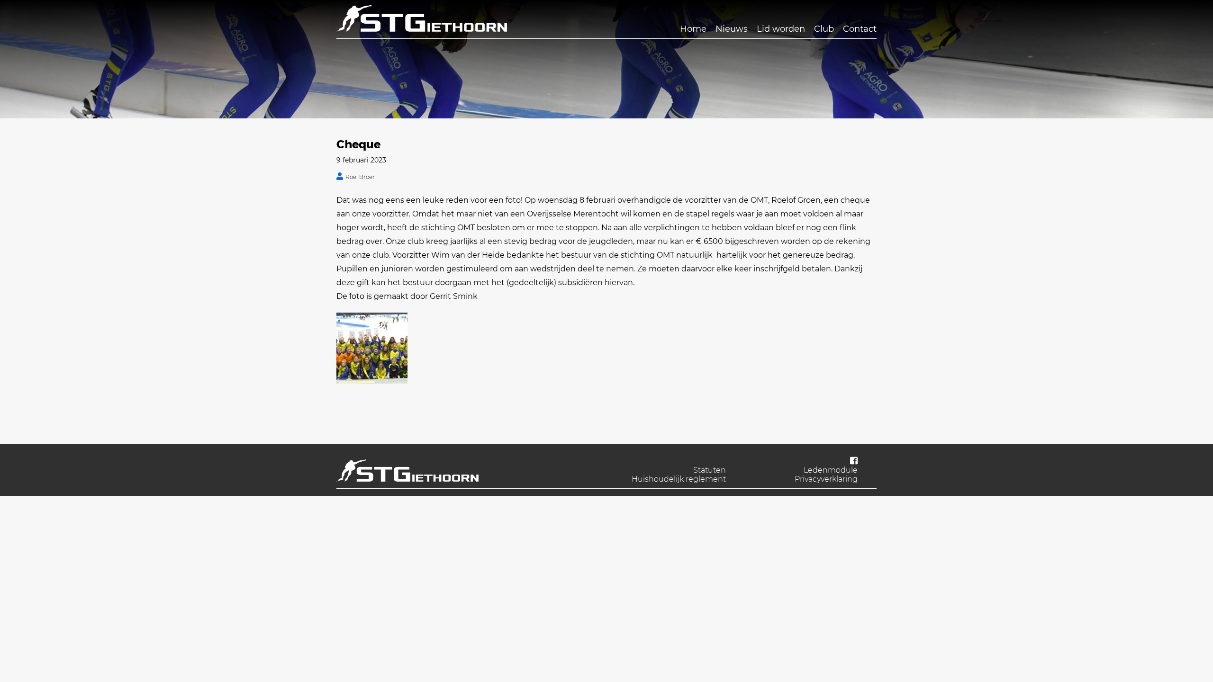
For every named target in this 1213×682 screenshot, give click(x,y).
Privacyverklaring (826, 479)
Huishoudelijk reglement (679, 479)
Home (693, 29)
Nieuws (731, 29)
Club (824, 29)
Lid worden (781, 29)
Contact (860, 29)
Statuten (709, 470)
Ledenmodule (831, 470)
